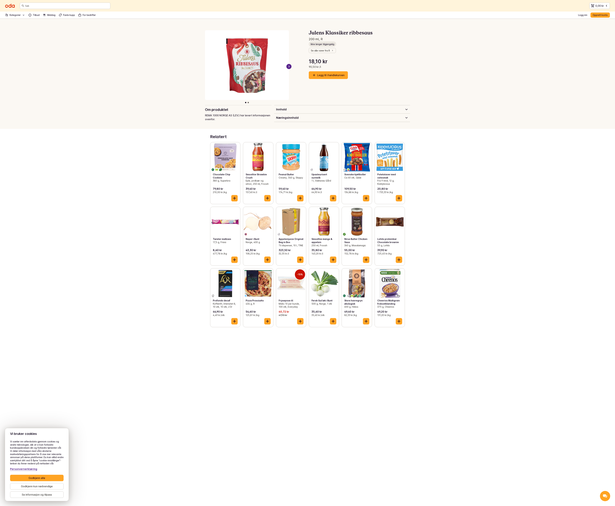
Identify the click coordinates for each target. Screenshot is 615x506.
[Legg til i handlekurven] (234, 198)
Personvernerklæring (23, 469)
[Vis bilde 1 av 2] (245, 102)
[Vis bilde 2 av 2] (248, 102)
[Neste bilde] (288, 66)
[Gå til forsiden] (10, 6)
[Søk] (23, 5)
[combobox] (67, 6)
